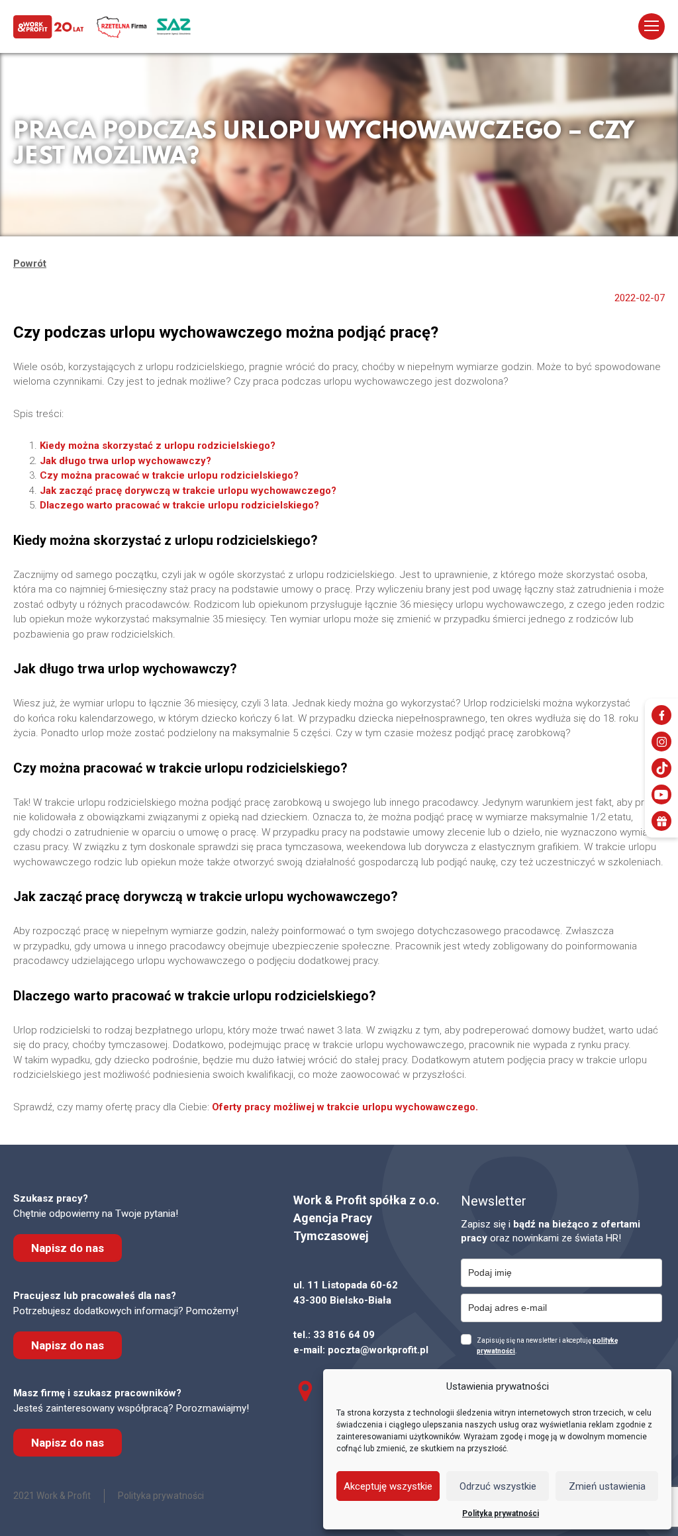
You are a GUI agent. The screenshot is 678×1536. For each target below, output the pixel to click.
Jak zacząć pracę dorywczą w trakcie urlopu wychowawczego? (188, 491)
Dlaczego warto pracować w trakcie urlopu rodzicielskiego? (179, 505)
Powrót (29, 263)
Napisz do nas (67, 1248)
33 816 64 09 (344, 1335)
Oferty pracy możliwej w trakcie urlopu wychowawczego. (345, 1107)
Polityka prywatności (500, 1513)
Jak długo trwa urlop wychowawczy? (125, 461)
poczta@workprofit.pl (378, 1350)
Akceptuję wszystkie (388, 1486)
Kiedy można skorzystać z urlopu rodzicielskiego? (157, 446)
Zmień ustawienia (607, 1486)
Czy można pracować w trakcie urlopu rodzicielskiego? (169, 475)
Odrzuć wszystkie (498, 1486)
